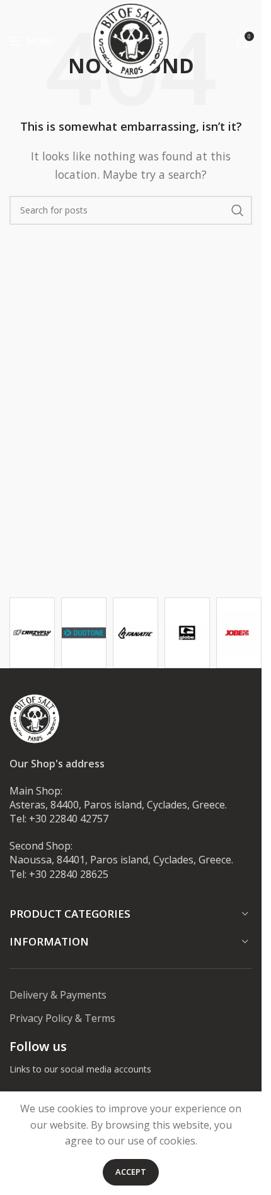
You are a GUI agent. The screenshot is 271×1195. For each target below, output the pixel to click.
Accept (130, 1171)
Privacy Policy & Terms (62, 1018)
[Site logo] (131, 40)
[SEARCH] (237, 210)
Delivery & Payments (58, 995)
